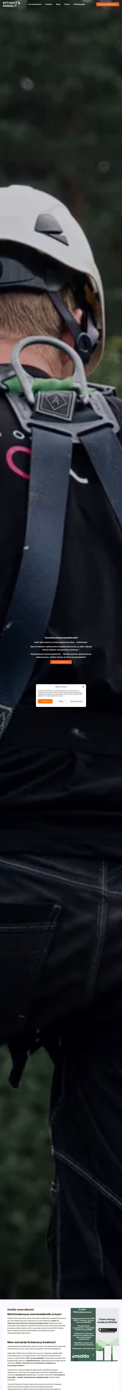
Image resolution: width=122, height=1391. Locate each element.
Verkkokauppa (79, 4)
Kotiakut (48, 4)
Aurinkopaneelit (35, 4)
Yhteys (67, 4)
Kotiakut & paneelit (11, 4)
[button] (83, 687)
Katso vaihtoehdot (77, 701)
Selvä (45, 701)
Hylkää (61, 701)
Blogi (58, 4)
